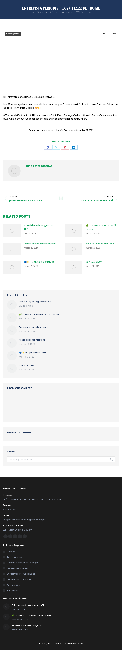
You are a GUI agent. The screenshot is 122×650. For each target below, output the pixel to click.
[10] (50, 400)
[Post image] (12, 230)
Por (64, 130)
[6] (25, 400)
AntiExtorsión (13, 584)
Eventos (11, 551)
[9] (87, 400)
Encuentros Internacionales (21, 573)
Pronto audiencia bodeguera (40, 243)
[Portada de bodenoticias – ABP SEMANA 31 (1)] (38, 412)
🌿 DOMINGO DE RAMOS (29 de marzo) (101, 227)
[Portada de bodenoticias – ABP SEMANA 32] (50, 412)
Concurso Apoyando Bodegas (22, 562)
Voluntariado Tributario (19, 579)
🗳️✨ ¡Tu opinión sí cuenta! (39, 262)
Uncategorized (12, 34)
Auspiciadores (14, 557)
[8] (13, 400)
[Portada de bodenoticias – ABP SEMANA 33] (99, 400)
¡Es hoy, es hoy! (94, 262)
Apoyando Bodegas (17, 568)
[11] (62, 400)
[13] (25, 412)
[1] (38, 400)
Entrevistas (12, 590)
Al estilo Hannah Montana (100, 243)
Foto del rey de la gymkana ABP (39, 227)
